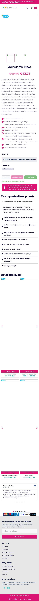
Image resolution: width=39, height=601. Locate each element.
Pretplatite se (19, 537)
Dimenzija (6, 165)
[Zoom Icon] (19, 33)
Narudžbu (5, 572)
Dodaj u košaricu (17, 177)
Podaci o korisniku (8, 569)
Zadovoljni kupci (8, 555)
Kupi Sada (31, 177)
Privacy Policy (13, 599)
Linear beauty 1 (29, 475)
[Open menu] (27, 8)
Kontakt (5, 558)
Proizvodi (5, 550)
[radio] (7, 169)
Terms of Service (25, 599)
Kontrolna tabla (7, 566)
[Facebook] (4, 588)
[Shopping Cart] (35, 8)
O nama (5, 547)
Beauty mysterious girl (29, 374)
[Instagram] (8, 588)
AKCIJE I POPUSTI (7, 552)
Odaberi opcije (10, 371)
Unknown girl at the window (10, 475)
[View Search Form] (31, 8)
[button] (2, 326)
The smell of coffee (10, 374)
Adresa (4, 575)
